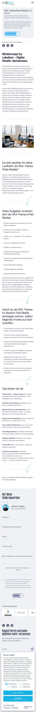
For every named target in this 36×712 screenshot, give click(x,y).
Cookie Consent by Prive (28, 707)
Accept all (18, 698)
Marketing (26, 687)
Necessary (13, 684)
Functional (26, 684)
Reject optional (18, 693)
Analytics (14, 687)
